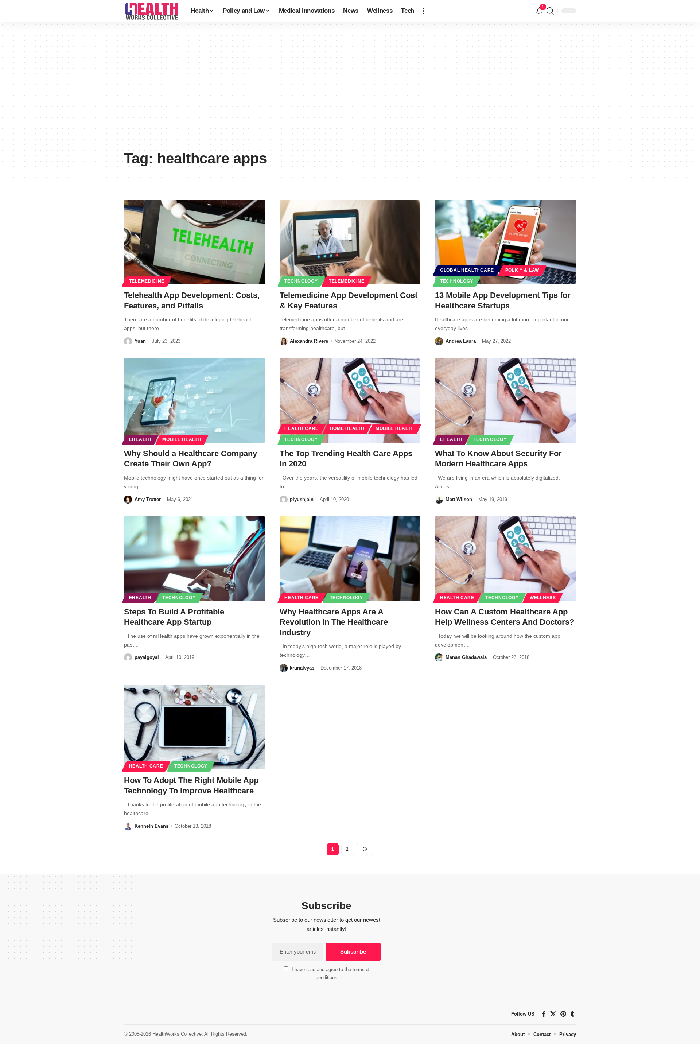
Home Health (347, 428)
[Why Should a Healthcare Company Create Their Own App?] (194, 400)
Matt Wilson (459, 499)
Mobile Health (181, 439)
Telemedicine (146, 281)
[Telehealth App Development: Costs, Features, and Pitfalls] (194, 242)
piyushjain (302, 499)
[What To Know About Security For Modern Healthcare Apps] (505, 400)
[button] (424, 11)
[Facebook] (544, 1014)
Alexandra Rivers (309, 341)
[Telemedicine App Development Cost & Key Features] (350, 242)
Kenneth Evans (151, 826)
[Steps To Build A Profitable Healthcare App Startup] (194, 558)
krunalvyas (302, 668)
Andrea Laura (461, 341)
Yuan (140, 341)
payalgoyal (147, 657)
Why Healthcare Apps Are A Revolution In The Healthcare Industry (334, 622)
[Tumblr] (572, 1014)
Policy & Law (522, 270)
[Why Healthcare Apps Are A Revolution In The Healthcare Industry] (350, 558)
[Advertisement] (350, 91)
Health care (301, 428)
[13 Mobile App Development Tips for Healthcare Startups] (505, 242)
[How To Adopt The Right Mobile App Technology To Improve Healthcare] (194, 727)
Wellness (543, 597)
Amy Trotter (148, 499)
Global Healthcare (467, 270)
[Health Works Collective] (151, 11)
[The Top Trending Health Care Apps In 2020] (350, 400)
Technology (301, 281)
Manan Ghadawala (466, 657)
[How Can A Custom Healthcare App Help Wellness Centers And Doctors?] (505, 558)
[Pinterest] (563, 1014)
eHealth (140, 439)
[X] (553, 1014)
